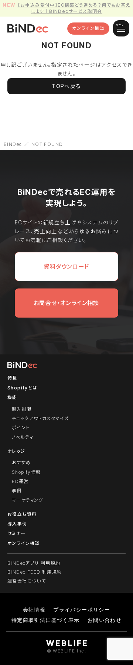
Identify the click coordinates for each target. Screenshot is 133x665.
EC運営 (20, 481)
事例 (17, 490)
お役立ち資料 (22, 514)
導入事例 (17, 523)
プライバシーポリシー (81, 609)
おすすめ (21, 462)
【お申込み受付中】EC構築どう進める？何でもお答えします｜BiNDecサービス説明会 (74, 8)
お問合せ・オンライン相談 (66, 303)
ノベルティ (22, 437)
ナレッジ (16, 451)
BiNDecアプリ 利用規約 (34, 563)
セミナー (16, 533)
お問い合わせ (105, 620)
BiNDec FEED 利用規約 (34, 572)
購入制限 (22, 409)
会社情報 (34, 609)
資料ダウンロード (66, 266)
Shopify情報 (26, 472)
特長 (12, 378)
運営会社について (26, 581)
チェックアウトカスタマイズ (40, 418)
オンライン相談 (88, 28)
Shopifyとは (22, 388)
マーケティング (27, 500)
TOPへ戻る (66, 86)
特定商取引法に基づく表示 (45, 620)
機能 (12, 397)
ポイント (21, 427)
